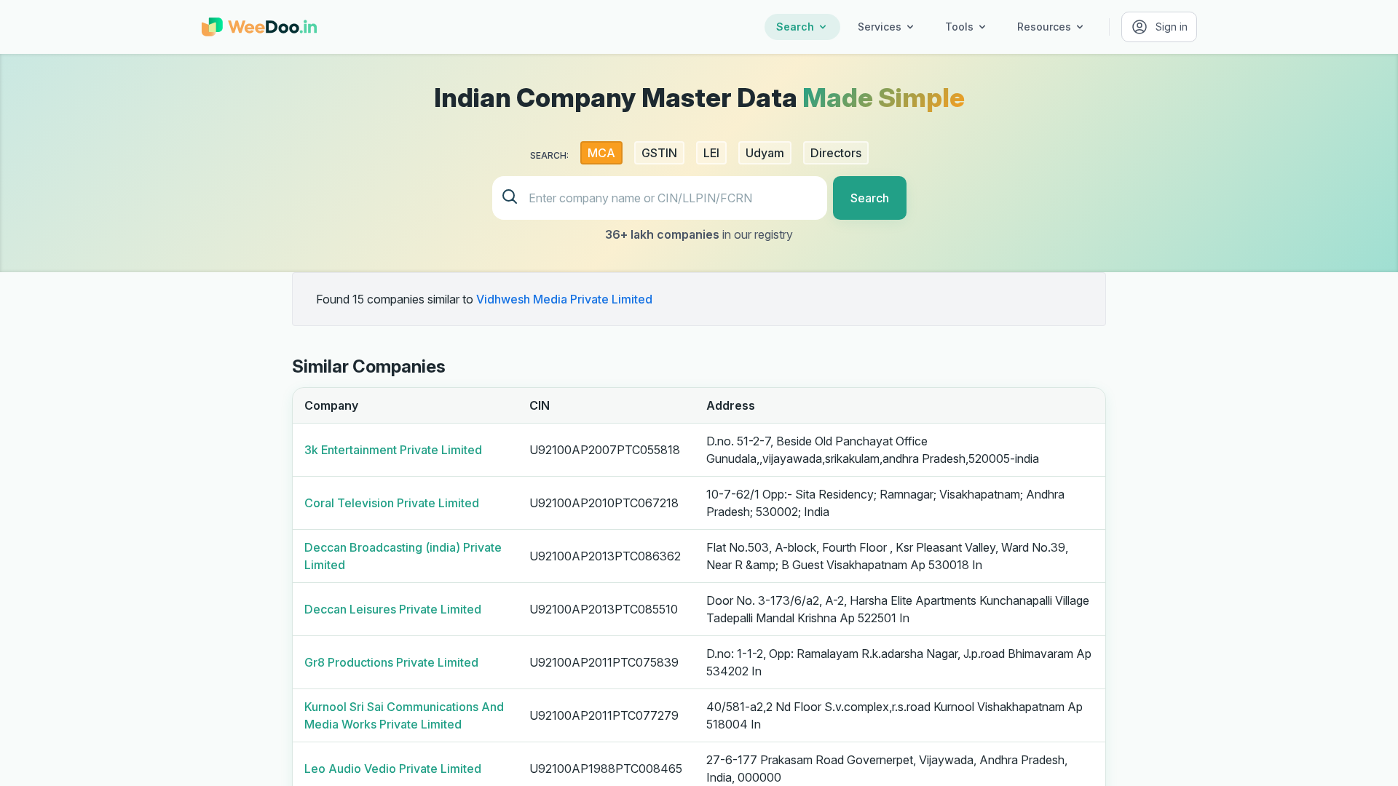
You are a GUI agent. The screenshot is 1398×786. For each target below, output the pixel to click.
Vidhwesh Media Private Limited (564, 299)
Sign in (1172, 26)
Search (795, 26)
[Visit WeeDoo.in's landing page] (259, 27)
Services (879, 26)
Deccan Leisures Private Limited (392, 609)
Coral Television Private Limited (391, 503)
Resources (1044, 26)
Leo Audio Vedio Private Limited (392, 768)
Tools (959, 26)
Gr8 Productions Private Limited (391, 662)
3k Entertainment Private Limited (393, 449)
